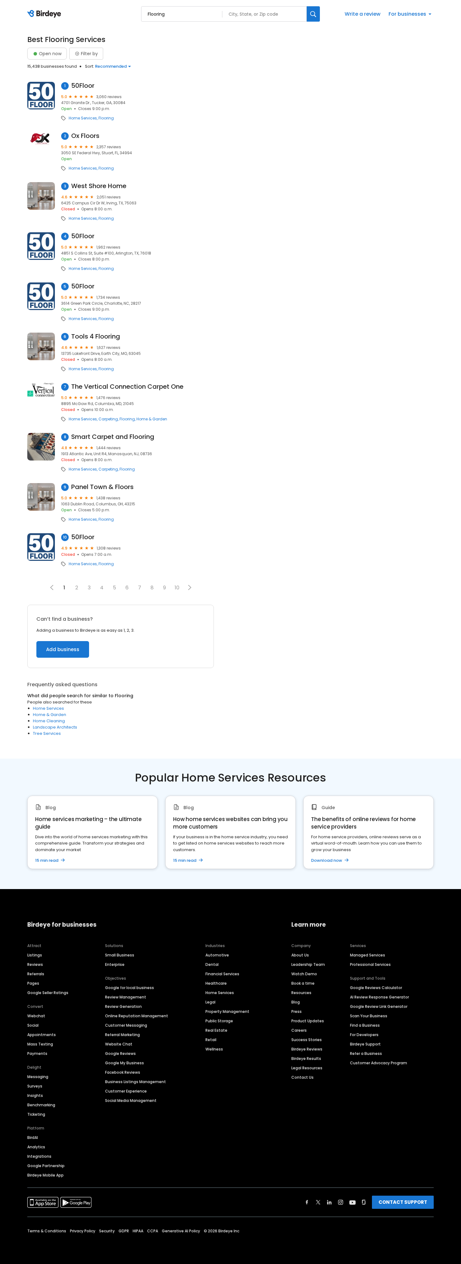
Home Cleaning (49, 721)
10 (177, 587)
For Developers (364, 1034)
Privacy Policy (82, 1231)
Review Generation (123, 1006)
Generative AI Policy (181, 1231)
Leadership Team (308, 964)
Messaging (37, 1076)
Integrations (39, 1156)
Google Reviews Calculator (376, 987)
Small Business (119, 955)
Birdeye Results (306, 1058)
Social (33, 1025)
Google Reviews (120, 1053)
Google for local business (129, 987)
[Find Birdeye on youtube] (352, 1202)
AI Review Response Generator (379, 997)
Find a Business (365, 1025)
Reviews (35, 964)
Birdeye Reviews (306, 1049)
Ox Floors (85, 136)
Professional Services (370, 964)
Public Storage (219, 1021)
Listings (34, 955)
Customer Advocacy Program (378, 1063)
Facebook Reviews (122, 1072)
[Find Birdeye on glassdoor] (364, 1202)
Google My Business (124, 1063)
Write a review (362, 14)
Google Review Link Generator (378, 1006)
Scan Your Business (368, 1016)
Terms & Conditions (46, 1231)
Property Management (227, 1011)
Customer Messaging (126, 1025)
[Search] (313, 14)
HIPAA (138, 1231)
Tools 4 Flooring (95, 336)
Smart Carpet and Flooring (112, 437)
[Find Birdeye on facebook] (307, 1202)
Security (107, 1231)
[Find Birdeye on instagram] (340, 1202)
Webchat (36, 1016)
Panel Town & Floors (102, 487)
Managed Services (367, 955)
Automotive (217, 955)
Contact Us (302, 1077)
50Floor (82, 86)
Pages (33, 983)
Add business (62, 649)
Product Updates (307, 1021)
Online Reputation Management (136, 1016)
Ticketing (36, 1114)
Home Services (83, 118)
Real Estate (216, 1030)
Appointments (41, 1034)
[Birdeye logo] (45, 14)
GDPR (124, 1231)
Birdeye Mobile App (45, 1175)
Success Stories (306, 1039)
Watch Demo (304, 974)
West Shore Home (98, 186)
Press (296, 1011)
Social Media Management (130, 1100)
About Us (300, 955)
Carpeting (108, 419)
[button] (190, 587)
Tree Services (47, 733)
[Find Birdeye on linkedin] (329, 1202)
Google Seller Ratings (47, 992)
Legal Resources (306, 1068)
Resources (301, 992)
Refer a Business (366, 1053)
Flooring (106, 118)
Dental (212, 964)
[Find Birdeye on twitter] (318, 1202)
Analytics (36, 1147)
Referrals (35, 974)
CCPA (152, 1231)
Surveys (34, 1086)
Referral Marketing (122, 1034)
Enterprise (115, 964)
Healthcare (216, 983)
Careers (299, 1030)
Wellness (214, 1049)
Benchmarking (41, 1105)
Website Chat (118, 1044)
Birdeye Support (365, 1044)
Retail (210, 1039)
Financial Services (222, 974)
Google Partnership (46, 1165)
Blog (295, 1002)
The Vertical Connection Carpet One (127, 387)
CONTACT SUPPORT (403, 1202)
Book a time (303, 983)
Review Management (125, 997)
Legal (210, 1002)
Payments (37, 1053)
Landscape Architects (55, 727)
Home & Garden (151, 419)
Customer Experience (126, 1091)
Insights (35, 1095)
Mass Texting (40, 1044)
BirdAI (32, 1137)
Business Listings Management (135, 1081)
